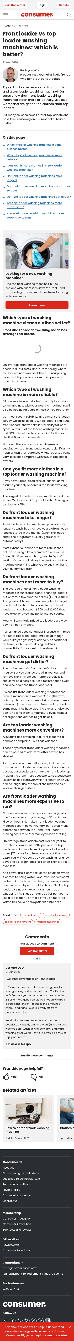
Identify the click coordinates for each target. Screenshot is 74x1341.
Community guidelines (17, 1195)
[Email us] (5, 1321)
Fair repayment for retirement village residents (33, 1274)
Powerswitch (11, 1245)
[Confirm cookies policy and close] (70, 1326)
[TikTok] (34, 1321)
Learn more (37, 305)
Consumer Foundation (17, 1250)
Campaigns (11, 1263)
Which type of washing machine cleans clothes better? (34, 147)
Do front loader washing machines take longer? (34, 178)
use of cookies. (57, 1335)
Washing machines (48, 922)
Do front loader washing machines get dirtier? (39, 197)
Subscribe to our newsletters (21, 1179)
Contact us (10, 1201)
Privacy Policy (11, 1190)
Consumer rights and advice (21, 1173)
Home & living (31, 915)
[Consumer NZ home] (37, 15)
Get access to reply (18, 1044)
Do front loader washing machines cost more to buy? (38, 188)
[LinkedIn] (41, 1321)
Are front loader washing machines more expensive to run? (35, 215)
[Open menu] (5, 15)
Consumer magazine (16, 1218)
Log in (37, 958)
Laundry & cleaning (56, 915)
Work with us (11, 1289)
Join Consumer (15, 5)
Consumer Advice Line (17, 1224)
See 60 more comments (37, 1055)
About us (8, 1167)
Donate (64, 5)
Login (42, 5)
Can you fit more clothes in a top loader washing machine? (35, 168)
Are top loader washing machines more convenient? (34, 205)
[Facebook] (12, 1321)
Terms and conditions (17, 1184)
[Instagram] (27, 1321)
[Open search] (69, 15)
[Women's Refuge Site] (48, 1321)
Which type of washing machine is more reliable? (34, 157)
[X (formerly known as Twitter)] (20, 1321)
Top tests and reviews (18, 922)
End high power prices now (19, 1268)
